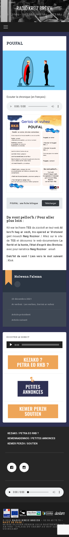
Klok (10, 260)
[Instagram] (25, 467)
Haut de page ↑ (13, 522)
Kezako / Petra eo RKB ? (23, 433)
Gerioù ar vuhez (45, 304)
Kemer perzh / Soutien (23, 443)
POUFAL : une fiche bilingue (24, 203)
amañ (51, 249)
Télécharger (50, 203)
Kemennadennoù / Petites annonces (31, 438)
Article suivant (19, 320)
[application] (34, 344)
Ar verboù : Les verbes (24, 304)
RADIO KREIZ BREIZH (34, 8)
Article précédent (21, 314)
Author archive (17, 284)
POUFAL (15, 43)
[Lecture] (11, 344)
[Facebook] (13, 467)
